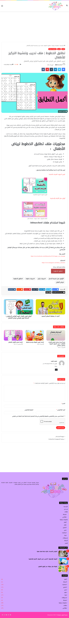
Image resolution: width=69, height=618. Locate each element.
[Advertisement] (34, 29)
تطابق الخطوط (58, 271)
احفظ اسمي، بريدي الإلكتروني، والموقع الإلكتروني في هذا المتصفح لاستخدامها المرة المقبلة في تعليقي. (38, 416)
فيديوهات (65, 538)
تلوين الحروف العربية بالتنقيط (57, 174)
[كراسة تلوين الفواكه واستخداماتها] (34, 335)
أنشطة (66, 541)
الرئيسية (62, 45)
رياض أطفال (59, 282)
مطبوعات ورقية (55, 45)
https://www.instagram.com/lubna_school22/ (53, 262)
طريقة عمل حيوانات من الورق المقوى (47, 566)
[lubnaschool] (56, 5)
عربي (59, 49)
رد (56, 370)
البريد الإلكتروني (60, 410)
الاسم (63, 403)
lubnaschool (59, 65)
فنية (65, 535)
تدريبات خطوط (30, 278)
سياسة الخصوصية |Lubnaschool (56, 439)
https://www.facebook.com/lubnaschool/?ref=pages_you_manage (48, 256)
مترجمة (64, 514)
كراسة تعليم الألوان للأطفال (15, 342)
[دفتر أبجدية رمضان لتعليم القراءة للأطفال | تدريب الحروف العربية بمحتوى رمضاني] (55, 335)
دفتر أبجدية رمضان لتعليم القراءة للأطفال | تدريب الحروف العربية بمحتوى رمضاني (57, 344)
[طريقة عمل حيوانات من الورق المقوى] (63, 569)
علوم (65, 525)
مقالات (66, 512)
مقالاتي (64, 517)
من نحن (66, 509)
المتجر (66, 543)
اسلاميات (64, 533)
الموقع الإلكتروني (29, 410)
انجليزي (64, 527)
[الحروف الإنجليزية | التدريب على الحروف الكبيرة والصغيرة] (63, 561)
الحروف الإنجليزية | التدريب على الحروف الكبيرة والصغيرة (43, 559)
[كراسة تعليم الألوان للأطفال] (13, 335)
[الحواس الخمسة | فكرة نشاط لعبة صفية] (63, 554)
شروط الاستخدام (60, 436)
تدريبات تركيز (41, 278)
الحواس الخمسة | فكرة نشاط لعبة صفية (47, 551)
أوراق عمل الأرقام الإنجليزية (57, 198)
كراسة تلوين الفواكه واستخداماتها (35, 342)
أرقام (63, 49)
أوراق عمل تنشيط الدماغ (56, 278)
